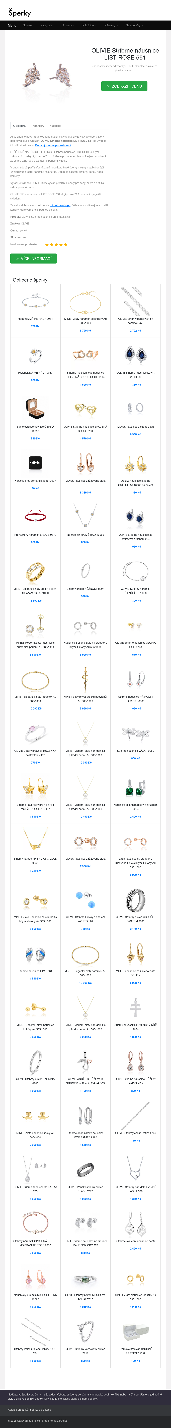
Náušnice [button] (88, 25)
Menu (12, 25)
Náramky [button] (110, 25)
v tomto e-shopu (60, 205)
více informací (36, 258)
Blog (44, 1420)
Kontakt (53, 1420)
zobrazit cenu (127, 86)
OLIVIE (129, 66)
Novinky (28, 25)
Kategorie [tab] (55, 126)
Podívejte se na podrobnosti (53, 145)
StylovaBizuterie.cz (28, 1420)
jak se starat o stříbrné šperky (80, 1398)
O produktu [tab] (19, 126)
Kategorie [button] (47, 25)
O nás (63, 1420)
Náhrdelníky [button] (133, 25)
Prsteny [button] (67, 25)
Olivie (47, 1398)
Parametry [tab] (38, 126)
